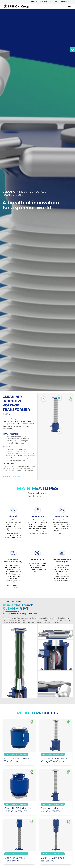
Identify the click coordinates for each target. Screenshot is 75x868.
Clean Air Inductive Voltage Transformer (53, 809)
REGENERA (7, 466)
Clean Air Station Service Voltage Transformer (55, 760)
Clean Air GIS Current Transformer (16, 760)
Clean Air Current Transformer (14, 859)
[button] (69, 6)
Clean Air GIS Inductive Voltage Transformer (17, 809)
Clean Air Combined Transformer (52, 859)
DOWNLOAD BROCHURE (12, 476)
